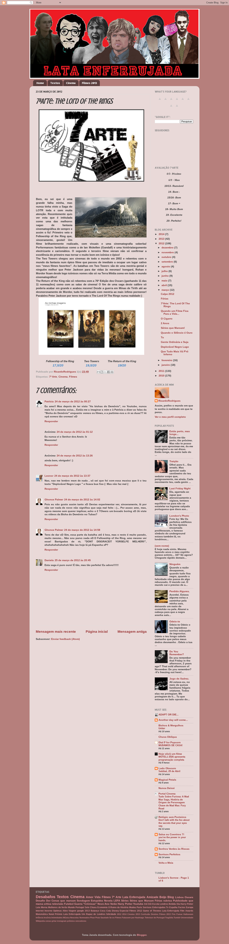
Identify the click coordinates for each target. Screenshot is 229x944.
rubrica (167, 900)
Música (66, 917)
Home (40, 83)
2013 (162, 239)
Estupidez (97, 900)
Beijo (162, 897)
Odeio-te (174, 621)
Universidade (187, 917)
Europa (189, 907)
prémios (71, 921)
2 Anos (165, 323)
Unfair (162, 728)
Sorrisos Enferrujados (154, 907)
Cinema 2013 (133, 914)
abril (165, 285)
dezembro (168, 247)
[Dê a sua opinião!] (102, 372)
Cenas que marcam (63, 900)
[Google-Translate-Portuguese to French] (165, 100)
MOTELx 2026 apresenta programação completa (172, 758)
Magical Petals (167, 779)
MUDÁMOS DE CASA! (170, 745)
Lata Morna (41, 907)
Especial (124, 911)
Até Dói (148, 904)
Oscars (189, 897)
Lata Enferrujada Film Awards (177, 911)
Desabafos (45, 897)
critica (47, 904)
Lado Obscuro (167, 768)
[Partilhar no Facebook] (108, 372)
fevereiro (167, 360)
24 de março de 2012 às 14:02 (82, 499)
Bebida (172, 904)
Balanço (95, 911)
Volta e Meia (166, 862)
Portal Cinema (167, 793)
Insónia (47, 917)
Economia (102, 907)
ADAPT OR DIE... (169, 714)
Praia (97, 917)
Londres (164, 904)
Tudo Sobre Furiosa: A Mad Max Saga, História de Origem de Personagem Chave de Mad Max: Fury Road (174, 802)
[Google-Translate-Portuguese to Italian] (177, 100)
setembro (168, 261)
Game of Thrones (152, 911)
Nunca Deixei (167, 788)
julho (165, 271)
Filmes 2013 (89, 83)
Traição (173, 461)
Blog (170, 897)
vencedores (80, 921)
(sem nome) (162, 546)
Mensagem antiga (132, 631)
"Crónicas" (90, 904)
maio (165, 280)
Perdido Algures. (179, 591)
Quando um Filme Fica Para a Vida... (174, 312)
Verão (113, 904)
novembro (168, 252)
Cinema (71, 83)
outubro (167, 257)
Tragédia (169, 917)
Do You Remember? (176, 653)
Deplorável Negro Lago (175, 347)
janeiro (166, 365)
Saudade (105, 917)
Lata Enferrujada (133, 897)
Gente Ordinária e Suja (174, 342)
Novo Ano (103, 904)
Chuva (93, 907)
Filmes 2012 (135, 911)
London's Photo (179, 516)
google (80, 911)
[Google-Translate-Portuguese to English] (188, 100)
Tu (162, 337)
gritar (54, 921)
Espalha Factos (177, 907)
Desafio (40, 900)
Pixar (92, 917)
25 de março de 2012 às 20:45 (73, 560)
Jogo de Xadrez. (179, 678)
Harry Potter (125, 904)
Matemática (42, 914)
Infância (39, 917)
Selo (87, 907)
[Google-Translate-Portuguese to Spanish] (177, 107)
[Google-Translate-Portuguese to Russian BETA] (171, 107)
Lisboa (179, 897)
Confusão (145, 914)
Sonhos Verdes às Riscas (174, 849)
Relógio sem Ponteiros (172, 817)
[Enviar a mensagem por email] (98, 372)
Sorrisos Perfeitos (169, 854)
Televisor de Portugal (155, 917)
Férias (164, 298)
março (166, 290)
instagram (62, 921)
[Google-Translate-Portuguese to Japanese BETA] (183, 100)
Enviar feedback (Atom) (65, 639)
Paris (139, 907)
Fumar (179, 914)
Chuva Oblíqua (168, 737)
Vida (97, 897)
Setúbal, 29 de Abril (169, 771)
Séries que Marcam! (173, 328)
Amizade (152, 897)
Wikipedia (40, 921)
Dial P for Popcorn (170, 742)
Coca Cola (105, 911)
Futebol (69, 904)
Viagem (72, 911)
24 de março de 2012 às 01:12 (75, 432)
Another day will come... (173, 720)
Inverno (48, 911)
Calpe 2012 (167, 294)
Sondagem (83, 900)
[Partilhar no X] (105, 372)
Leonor (49, 476)
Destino (154, 914)
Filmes (73, 376)
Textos (55, 83)
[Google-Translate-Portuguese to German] (171, 100)
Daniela (49, 560)
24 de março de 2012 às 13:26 (75, 455)
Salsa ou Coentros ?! (171, 834)
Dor (48, 900)
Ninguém (174, 564)
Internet (40, 911)
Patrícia (49, 401)
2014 (162, 234)
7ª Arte (53, 376)
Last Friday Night (180, 488)
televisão (57, 904)
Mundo (71, 907)
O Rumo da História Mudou (122, 907)
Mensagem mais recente (56, 631)
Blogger (141, 935)
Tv (167, 907)
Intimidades (56, 917)
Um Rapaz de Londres (93, 914)
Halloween (188, 914)
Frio (174, 914)
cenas (48, 921)
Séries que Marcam (142, 900)
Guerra (78, 904)
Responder (51, 421)
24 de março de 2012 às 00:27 (73, 401)
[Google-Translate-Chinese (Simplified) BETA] (160, 100)
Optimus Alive (60, 911)
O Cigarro (166, 318)
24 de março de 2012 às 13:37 (72, 476)
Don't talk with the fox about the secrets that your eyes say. (174, 823)
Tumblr (177, 917)
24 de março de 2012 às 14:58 (82, 530)
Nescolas (74, 917)
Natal (51, 914)
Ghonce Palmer (54, 499)
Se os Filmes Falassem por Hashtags (126, 917)
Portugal (79, 907)
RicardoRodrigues (169, 400)
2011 (162, 371)
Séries (125, 900)
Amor (89, 897)
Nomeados (84, 917)
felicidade (111, 914)
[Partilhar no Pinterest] (112, 372)
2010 (162, 375)
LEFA (117, 900)
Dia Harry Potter (185, 904)
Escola (155, 904)
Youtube (138, 904)
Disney (115, 911)
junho (165, 275)
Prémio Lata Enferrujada (68, 914)
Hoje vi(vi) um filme (170, 754)
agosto (166, 266)
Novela (108, 900)
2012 (162, 243)
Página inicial (97, 631)
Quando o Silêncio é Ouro (177, 332)
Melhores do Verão (57, 907)
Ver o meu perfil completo (170, 417)
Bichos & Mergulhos (171, 725)
